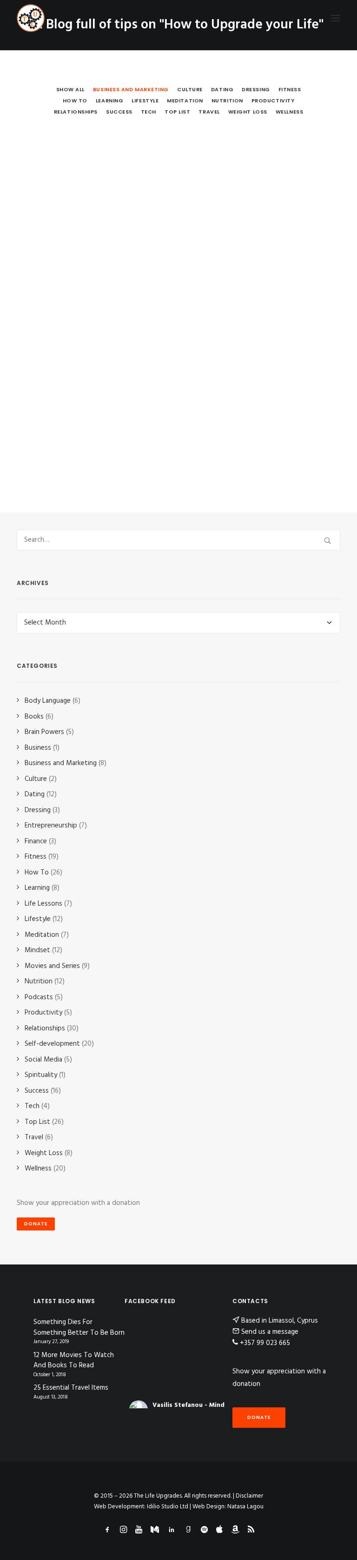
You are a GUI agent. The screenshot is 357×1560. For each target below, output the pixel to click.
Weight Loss (44, 1153)
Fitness (35, 856)
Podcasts (39, 997)
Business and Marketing (61, 763)
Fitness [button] (289, 89)
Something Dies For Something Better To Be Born (79, 1327)
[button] (335, 18)
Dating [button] (222, 89)
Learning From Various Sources (104, 372)
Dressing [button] (256, 89)
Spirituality (41, 1075)
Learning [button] (109, 100)
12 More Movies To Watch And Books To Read (73, 1360)
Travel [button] (208, 111)
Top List (37, 1122)
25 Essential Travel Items (70, 1388)
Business (38, 747)
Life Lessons (43, 903)
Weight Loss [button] (247, 111)
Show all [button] (70, 89)
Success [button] (119, 111)
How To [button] (75, 100)
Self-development (52, 1043)
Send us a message (269, 1332)
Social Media (43, 1059)
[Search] (178, 540)
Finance (36, 841)
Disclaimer (249, 1496)
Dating (35, 794)
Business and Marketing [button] (131, 89)
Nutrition (39, 981)
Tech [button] (148, 111)
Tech (32, 1106)
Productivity (43, 1012)
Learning (37, 888)
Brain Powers (44, 732)
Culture (36, 779)
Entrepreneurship (51, 825)
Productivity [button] (273, 100)
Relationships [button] (76, 111)
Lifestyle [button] (145, 100)
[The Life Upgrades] (31, 18)
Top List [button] (177, 111)
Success (37, 1090)
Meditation (42, 935)
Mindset (37, 950)
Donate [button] (35, 1223)
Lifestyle (38, 919)
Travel (34, 1137)
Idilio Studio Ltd (167, 1507)
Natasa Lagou (245, 1507)
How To (37, 872)
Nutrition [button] (227, 100)
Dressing (38, 810)
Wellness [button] (289, 111)
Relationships (45, 1028)
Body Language (48, 700)
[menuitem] (70, 89)
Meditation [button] (185, 100)
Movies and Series (52, 966)
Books (34, 716)
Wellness (38, 1168)
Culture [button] (190, 89)
